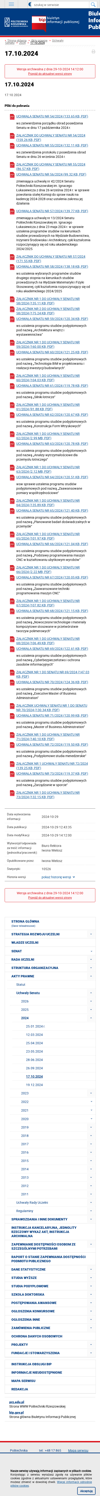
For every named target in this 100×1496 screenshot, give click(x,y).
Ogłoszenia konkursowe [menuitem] (33, 1311)
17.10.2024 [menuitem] (34, 1076)
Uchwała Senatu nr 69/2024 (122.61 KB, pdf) (52, 648)
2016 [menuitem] (25, 1152)
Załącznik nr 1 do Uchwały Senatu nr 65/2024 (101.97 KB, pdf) (48, 536)
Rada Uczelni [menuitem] (22, 959)
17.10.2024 (37, 43)
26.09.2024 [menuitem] (34, 1068)
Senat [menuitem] (16, 951)
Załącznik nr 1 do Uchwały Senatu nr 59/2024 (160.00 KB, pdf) (48, 344)
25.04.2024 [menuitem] (34, 1043)
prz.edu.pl (16, 1402)
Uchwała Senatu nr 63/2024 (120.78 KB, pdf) (52, 443)
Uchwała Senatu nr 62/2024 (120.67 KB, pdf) (52, 414)
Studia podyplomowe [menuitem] (29, 1286)
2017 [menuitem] (25, 1144)
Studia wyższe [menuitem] (24, 1278)
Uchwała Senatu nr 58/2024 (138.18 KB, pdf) (52, 266)
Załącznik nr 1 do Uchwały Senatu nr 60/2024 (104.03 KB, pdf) (48, 377)
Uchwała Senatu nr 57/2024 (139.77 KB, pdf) (52, 211)
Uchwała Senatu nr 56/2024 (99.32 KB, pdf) (51, 174)
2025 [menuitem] (25, 1009)
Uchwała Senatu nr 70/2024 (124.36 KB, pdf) (52, 682)
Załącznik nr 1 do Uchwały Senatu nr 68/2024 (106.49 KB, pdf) (48, 640)
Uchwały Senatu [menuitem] (28, 993)
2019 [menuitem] (25, 1127)
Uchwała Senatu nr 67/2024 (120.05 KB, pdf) (52, 577)
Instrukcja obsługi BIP (31, 1364)
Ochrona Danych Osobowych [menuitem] (36, 1336)
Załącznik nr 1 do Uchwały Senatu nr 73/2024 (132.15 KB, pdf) (48, 794)
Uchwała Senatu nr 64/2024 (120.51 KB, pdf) (52, 477)
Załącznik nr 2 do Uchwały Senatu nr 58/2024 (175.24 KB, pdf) (48, 310)
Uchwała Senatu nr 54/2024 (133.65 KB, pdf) (52, 116)
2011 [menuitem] (25, 1194)
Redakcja (19, 1389)
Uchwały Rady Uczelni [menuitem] (32, 1202)
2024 (22, 43)
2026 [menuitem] (25, 1001)
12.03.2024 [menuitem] (34, 1034)
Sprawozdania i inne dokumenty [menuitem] (39, 1219)
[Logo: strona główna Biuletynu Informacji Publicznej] (63, 24)
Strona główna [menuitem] (25, 923)
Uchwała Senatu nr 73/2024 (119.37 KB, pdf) (52, 773)
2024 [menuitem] (25, 1018)
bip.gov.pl (16, 1412)
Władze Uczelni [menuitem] (24, 942)
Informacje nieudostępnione (36, 1372)
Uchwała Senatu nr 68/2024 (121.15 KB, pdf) (52, 610)
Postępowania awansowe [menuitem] (34, 1303)
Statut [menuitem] (20, 984)
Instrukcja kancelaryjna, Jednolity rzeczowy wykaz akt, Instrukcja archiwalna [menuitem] (44, 1232)
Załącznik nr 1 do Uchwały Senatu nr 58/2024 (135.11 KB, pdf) (48, 300)
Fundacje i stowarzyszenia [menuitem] (35, 1353)
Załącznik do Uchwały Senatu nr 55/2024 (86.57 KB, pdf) (50, 166)
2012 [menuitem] (25, 1186)
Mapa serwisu (23, 1381)
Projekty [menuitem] (19, 1344)
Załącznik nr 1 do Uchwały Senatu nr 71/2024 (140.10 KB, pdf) (48, 736)
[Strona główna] (16, 22)
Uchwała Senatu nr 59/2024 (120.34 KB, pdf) (52, 318)
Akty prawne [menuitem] (22, 976)
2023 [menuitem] (25, 1093)
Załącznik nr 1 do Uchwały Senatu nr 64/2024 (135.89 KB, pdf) (48, 502)
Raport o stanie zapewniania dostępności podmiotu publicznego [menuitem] (48, 1259)
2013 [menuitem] (25, 1177)
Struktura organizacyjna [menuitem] (34, 968)
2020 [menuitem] (25, 1119)
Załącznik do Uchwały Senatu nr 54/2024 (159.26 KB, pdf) (50, 137)
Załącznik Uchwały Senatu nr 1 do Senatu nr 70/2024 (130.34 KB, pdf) (51, 707)
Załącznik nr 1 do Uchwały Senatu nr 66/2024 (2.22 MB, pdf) (48, 569)
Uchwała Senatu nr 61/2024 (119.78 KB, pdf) (52, 385)
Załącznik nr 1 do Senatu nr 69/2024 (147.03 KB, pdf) (52, 674)
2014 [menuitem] (25, 1169)
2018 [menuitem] (25, 1135)
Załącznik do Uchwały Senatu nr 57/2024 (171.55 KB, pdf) (50, 258)
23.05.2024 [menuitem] (34, 1051)
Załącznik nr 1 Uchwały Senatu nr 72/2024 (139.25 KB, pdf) (52, 765)
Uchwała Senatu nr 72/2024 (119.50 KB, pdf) (52, 744)
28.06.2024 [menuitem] (34, 1059)
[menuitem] (91, 934)
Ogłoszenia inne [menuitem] (25, 1319)
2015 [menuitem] (25, 1160)
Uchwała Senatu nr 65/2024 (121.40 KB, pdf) (52, 510)
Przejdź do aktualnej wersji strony (50, 74)
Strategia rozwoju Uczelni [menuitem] (35, 934)
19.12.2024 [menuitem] (34, 1085)
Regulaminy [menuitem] (24, 1211)
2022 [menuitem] (25, 1101)
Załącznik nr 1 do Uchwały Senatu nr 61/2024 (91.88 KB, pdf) (48, 406)
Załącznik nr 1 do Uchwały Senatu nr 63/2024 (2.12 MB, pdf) (48, 469)
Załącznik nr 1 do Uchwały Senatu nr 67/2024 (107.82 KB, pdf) (48, 602)
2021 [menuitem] (25, 1110)
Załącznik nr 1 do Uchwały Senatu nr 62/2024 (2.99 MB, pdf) (48, 435)
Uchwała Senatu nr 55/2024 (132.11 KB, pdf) (52, 145)
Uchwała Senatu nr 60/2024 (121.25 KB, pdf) (52, 352)
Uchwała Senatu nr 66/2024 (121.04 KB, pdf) (52, 544)
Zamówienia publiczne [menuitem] (30, 1328)
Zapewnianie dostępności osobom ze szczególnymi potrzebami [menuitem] (43, 1246)
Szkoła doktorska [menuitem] (27, 1294)
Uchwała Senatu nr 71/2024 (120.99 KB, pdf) (52, 715)
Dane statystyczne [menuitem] (28, 1269)
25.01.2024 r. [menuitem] (35, 1026)
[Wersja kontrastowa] (27, 4)
